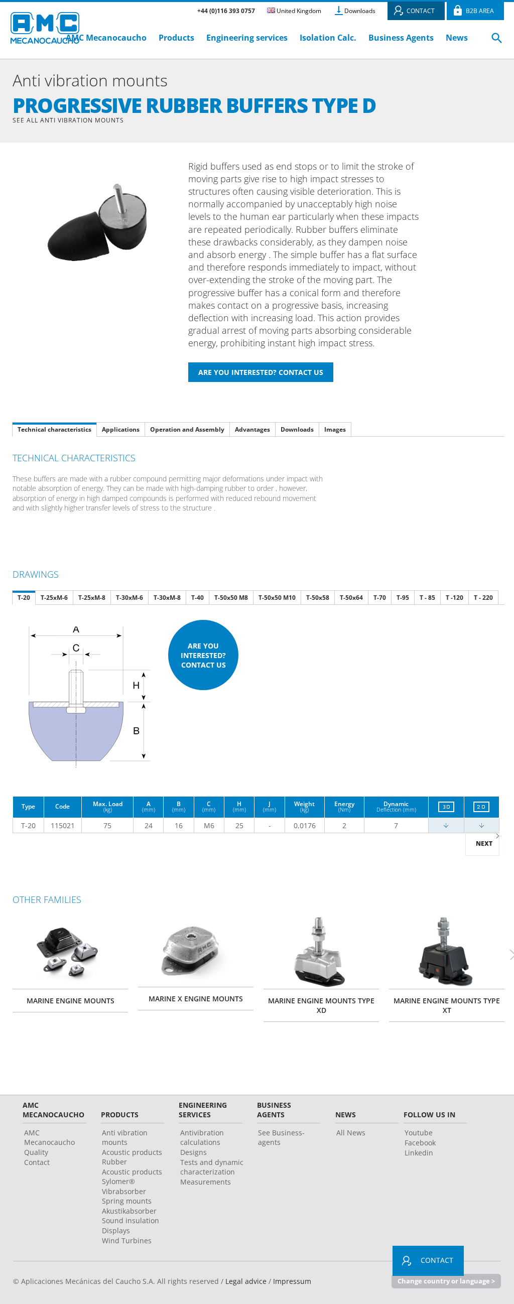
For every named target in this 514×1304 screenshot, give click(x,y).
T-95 (403, 597)
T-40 (197, 597)
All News (350, 1132)
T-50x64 (351, 597)
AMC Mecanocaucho (106, 37)
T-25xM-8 (91, 597)
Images (335, 429)
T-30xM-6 (129, 597)
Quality (36, 1152)
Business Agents (401, 37)
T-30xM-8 (167, 597)
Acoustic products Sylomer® (132, 1176)
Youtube (419, 1132)
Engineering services (247, 37)
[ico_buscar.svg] (497, 42)
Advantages (252, 429)
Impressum (292, 1281)
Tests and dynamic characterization (211, 1167)
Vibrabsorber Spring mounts (127, 1196)
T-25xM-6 (54, 597)
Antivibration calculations (202, 1137)
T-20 (24, 597)
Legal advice (246, 1281)
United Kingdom (298, 11)
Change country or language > (446, 1280)
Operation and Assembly (187, 429)
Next (484, 843)
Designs (193, 1152)
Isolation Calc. (328, 37)
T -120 (454, 597)
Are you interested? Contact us (203, 655)
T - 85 (427, 597)
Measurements (205, 1182)
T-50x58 (317, 597)
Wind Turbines (127, 1240)
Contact (37, 1162)
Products (176, 37)
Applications (121, 429)
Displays (116, 1230)
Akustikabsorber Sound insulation (130, 1215)
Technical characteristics (54, 429)
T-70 (379, 597)
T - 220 (483, 597)
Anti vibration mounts (125, 1137)
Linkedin (419, 1152)
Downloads (359, 11)
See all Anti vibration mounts (68, 120)
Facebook (420, 1142)
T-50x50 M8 (231, 597)
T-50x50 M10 (277, 597)
